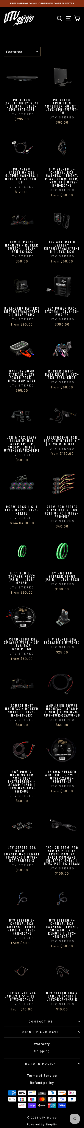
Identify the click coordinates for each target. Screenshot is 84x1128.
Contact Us (41, 1021)
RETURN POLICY (41, 1063)
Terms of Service (42, 1075)
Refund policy (42, 1083)
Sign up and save (41, 1032)
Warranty (42, 1044)
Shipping (42, 1051)
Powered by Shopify (42, 1124)
